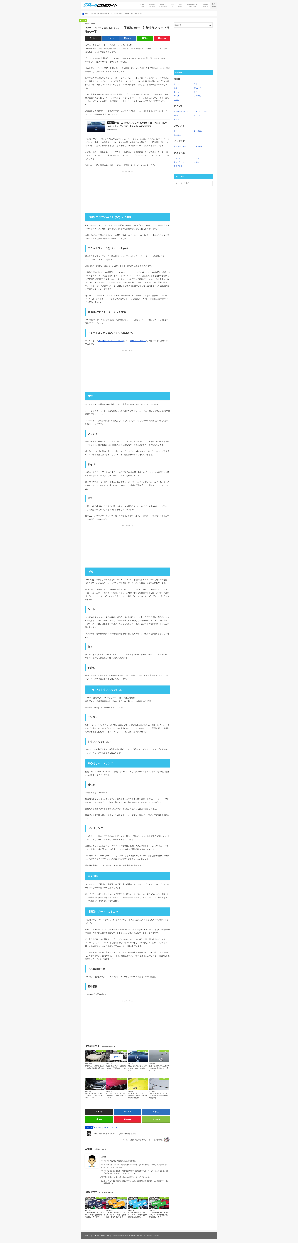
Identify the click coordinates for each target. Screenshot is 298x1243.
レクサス (197, 96)
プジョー (177, 135)
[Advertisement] (127, 192)
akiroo (103, 1157)
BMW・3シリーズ (137, 341)
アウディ (98, 1127)
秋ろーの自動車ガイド (138, 1235)
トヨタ (176, 84)
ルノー (176, 131)
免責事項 (116, 1235)
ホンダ (176, 92)
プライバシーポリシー (101, 1235)
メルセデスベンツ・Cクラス (110, 341)
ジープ (196, 158)
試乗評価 (152, 5)
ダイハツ (197, 88)
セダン (107, 1127)
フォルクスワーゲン (202, 111)
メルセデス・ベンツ (181, 111)
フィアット (198, 147)
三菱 (195, 84)
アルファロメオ (180, 147)
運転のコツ (163, 5)
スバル (176, 100)
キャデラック (179, 162)
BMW (176, 115)
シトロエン (198, 131)
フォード (177, 158)
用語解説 (205, 5)
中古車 (90, 1127)
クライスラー (179, 166)
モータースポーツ (192, 5)
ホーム (142, 5)
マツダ (176, 96)
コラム (180, 5)
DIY (172, 5)
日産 (175, 88)
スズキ (196, 92)
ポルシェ (177, 119)
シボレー (197, 162)
